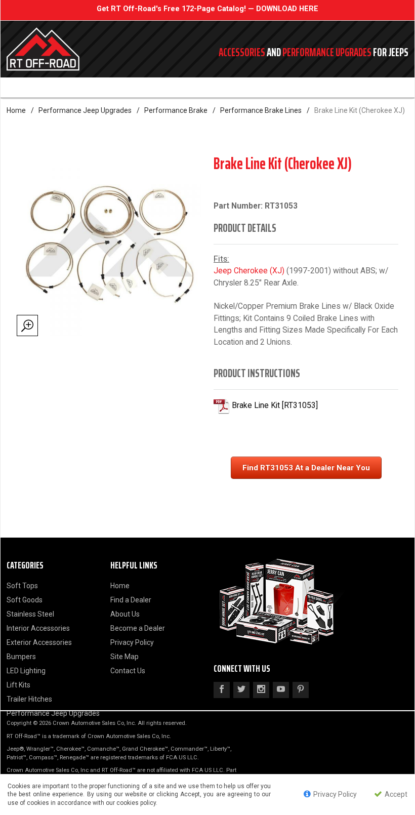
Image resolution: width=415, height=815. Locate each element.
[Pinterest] (301, 690)
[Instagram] (261, 690)
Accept (395, 794)
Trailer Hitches (29, 699)
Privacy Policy (132, 642)
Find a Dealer (130, 600)
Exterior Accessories (39, 642)
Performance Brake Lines (261, 110)
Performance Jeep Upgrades (85, 110)
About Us (125, 614)
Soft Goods (25, 600)
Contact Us (127, 671)
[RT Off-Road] (83, 49)
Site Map (124, 657)
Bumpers (21, 657)
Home (16, 110)
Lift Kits (18, 685)
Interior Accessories (38, 628)
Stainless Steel (30, 614)
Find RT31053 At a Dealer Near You (306, 467)
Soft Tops (22, 586)
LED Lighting (26, 671)
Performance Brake (176, 110)
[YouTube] (281, 690)
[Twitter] (241, 690)
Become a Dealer (137, 628)
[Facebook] (222, 690)
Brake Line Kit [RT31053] (275, 405)
